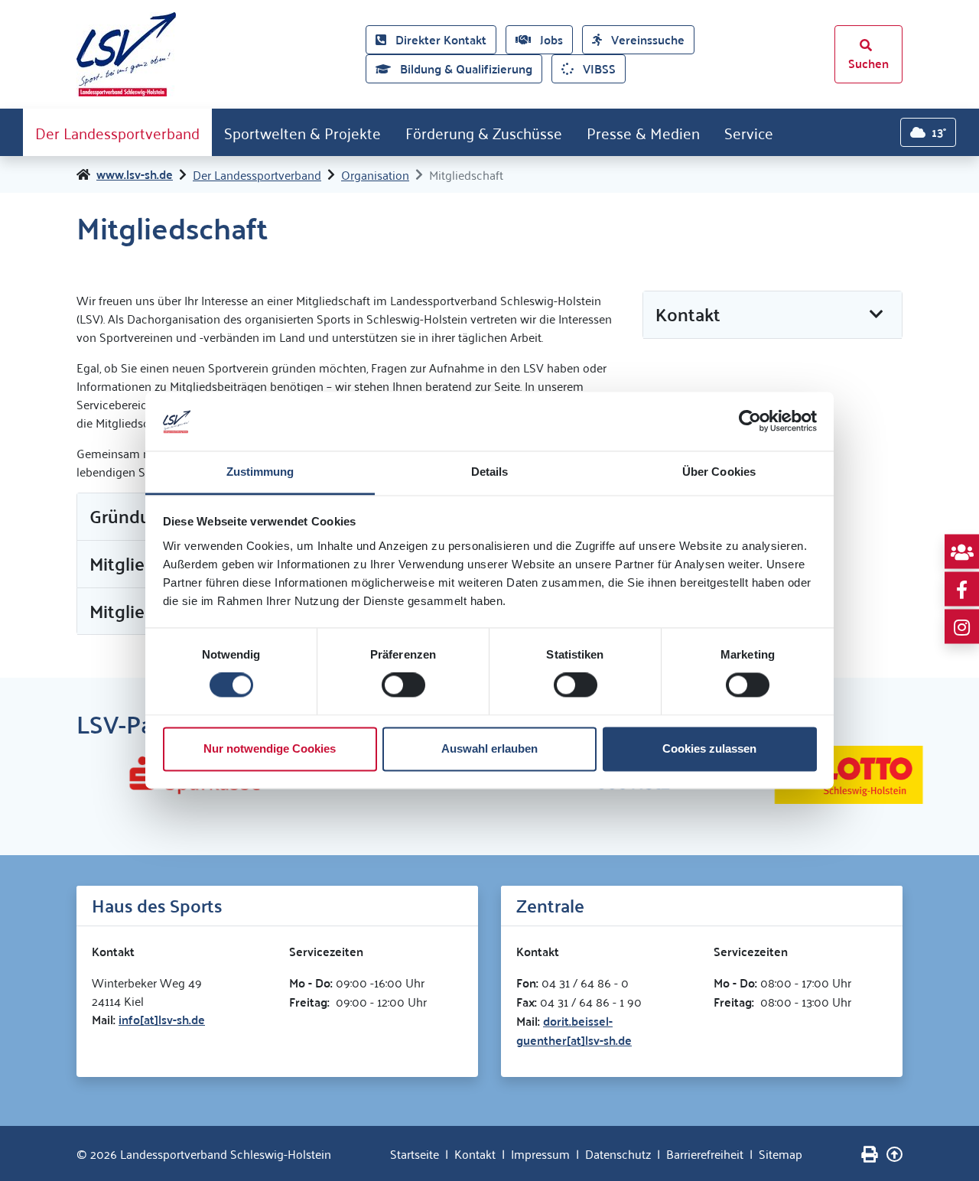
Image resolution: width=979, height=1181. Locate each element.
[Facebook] (962, 589)
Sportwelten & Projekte (302, 132)
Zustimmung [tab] (260, 471)
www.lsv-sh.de (134, 174)
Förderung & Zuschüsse (483, 132)
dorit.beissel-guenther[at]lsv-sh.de (574, 1030)
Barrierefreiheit (704, 1153)
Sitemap (780, 1153)
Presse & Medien (643, 132)
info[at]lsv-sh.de (162, 1019)
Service (748, 132)
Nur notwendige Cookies (269, 748)
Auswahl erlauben (489, 748)
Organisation (375, 174)
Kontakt (475, 1153)
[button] (772, 314)
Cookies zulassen (709, 748)
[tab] (772, 315)
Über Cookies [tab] (719, 471)
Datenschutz (618, 1153)
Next (914, 775)
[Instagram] (962, 627)
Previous (65, 775)
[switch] (403, 685)
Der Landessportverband (117, 132)
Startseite (414, 1153)
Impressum (540, 1153)
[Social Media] (962, 552)
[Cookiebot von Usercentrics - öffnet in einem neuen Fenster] (750, 421)
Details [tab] (490, 471)
